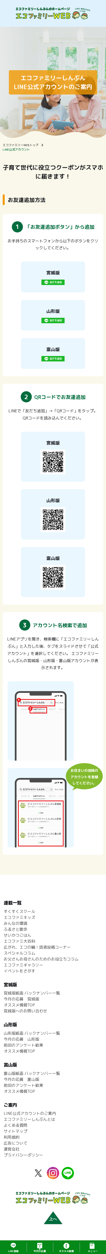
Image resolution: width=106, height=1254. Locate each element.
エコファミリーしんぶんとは (29, 1119)
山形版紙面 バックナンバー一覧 (32, 1033)
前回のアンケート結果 (23, 1045)
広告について (15, 1143)
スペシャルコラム (19, 953)
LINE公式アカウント (16, 149)
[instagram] (53, 1176)
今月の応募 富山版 (21, 1079)
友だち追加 (56, 282)
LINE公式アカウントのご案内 (30, 1113)
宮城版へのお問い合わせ (25, 1011)
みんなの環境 (15, 923)
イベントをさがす (19, 971)
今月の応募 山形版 (21, 1039)
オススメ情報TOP (19, 1005)
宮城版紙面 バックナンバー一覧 (32, 993)
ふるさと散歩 (15, 929)
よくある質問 (15, 1125)
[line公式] (68, 1176)
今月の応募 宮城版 (21, 999)
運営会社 (11, 1149)
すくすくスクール (19, 911)
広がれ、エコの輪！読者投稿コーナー (37, 947)
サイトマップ (15, 1131)
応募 (40, 1251)
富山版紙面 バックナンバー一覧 (32, 1073)
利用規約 (11, 1137)
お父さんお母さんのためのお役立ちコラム (41, 959)
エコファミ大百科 (19, 941)
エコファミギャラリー (23, 965)
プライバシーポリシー (23, 1155)
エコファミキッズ (19, 917)
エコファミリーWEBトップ (20, 145)
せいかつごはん (17, 935)
